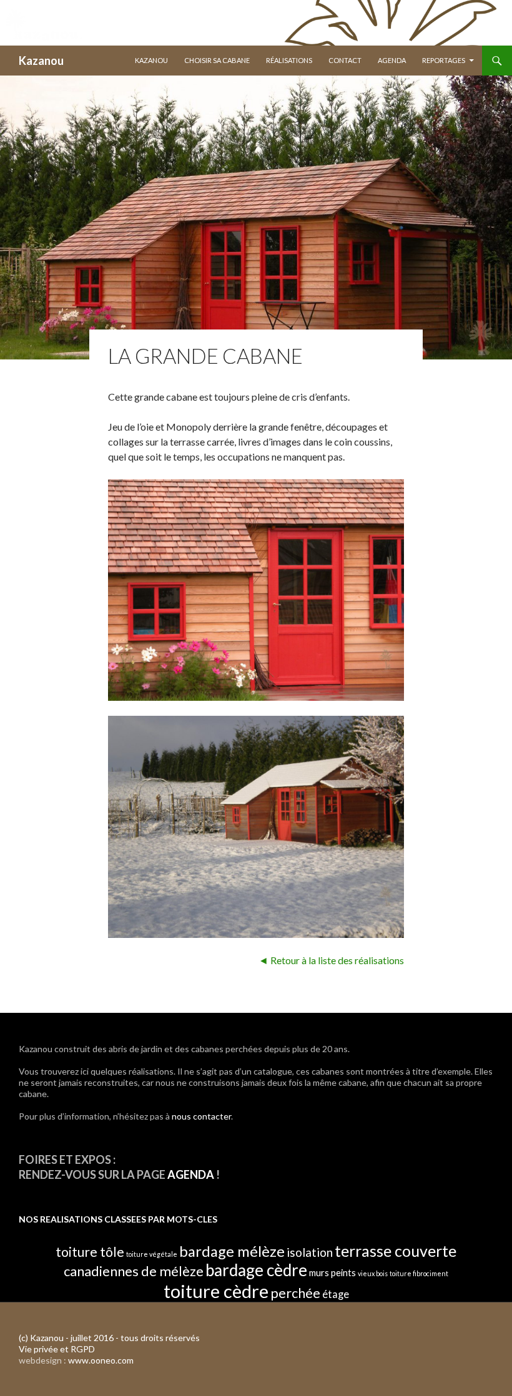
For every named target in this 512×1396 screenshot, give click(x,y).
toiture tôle (90, 1251)
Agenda (392, 60)
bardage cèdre (256, 1270)
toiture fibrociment (419, 1273)
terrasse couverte (395, 1250)
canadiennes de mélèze (134, 1270)
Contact (345, 60)
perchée (295, 1293)
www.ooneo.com (101, 1360)
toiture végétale (151, 1254)
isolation (310, 1252)
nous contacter (201, 1116)
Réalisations (289, 60)
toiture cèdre (216, 1291)
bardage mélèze (232, 1251)
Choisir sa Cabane (217, 60)
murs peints (332, 1272)
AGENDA (190, 1174)
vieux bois (373, 1273)
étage (335, 1294)
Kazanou (41, 60)
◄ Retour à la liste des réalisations (331, 960)
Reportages (443, 60)
